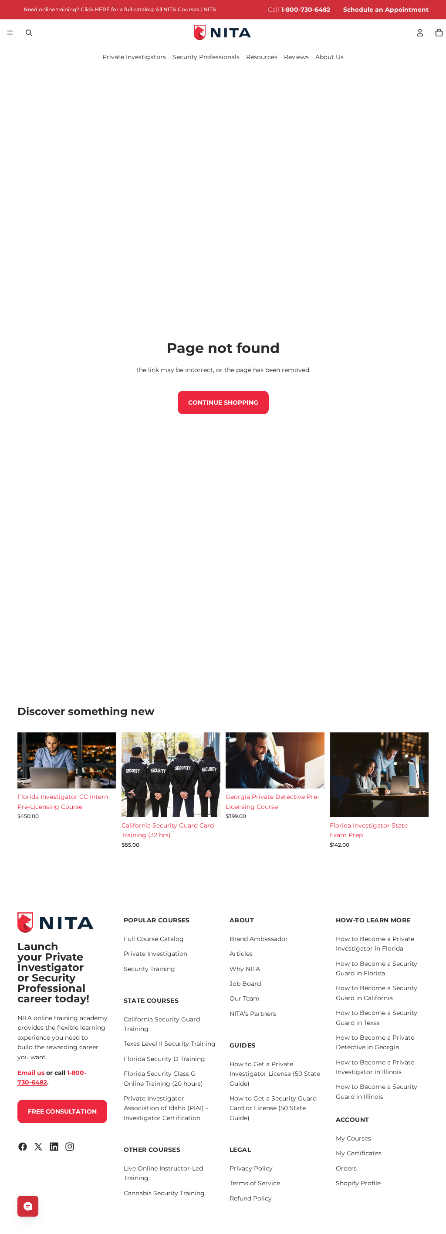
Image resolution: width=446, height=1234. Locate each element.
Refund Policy (251, 1198)
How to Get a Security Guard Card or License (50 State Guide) (273, 1108)
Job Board (245, 984)
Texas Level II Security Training (170, 1044)
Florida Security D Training (164, 1059)
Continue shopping (223, 402)
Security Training (149, 969)
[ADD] (103, 775)
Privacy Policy (251, 1168)
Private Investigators (134, 57)
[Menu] (10, 33)
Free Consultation (62, 1111)
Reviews (296, 57)
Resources (261, 57)
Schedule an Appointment (386, 10)
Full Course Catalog (154, 939)
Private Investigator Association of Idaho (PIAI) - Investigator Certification (166, 1108)
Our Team (245, 998)
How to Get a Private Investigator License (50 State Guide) (275, 1074)
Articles (241, 954)
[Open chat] (27, 1206)
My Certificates (359, 1153)
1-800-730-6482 (305, 10)
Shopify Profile (358, 1183)
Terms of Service (255, 1183)
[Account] (419, 32)
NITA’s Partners (253, 1014)
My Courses (353, 1138)
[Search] (28, 32)
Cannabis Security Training (164, 1193)
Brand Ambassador (259, 939)
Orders (346, 1168)
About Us (329, 57)
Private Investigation (155, 954)
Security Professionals (206, 57)
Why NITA (245, 969)
